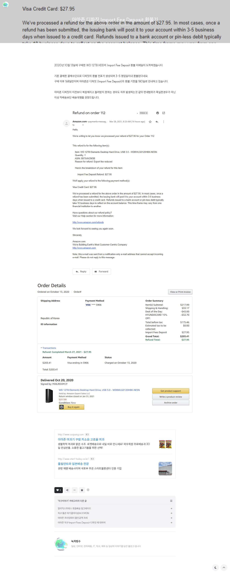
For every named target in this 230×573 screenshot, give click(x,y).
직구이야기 (125, 24)
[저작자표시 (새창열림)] (87, 489)
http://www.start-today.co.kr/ (73, 459)
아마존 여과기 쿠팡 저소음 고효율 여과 (81, 439)
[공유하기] (67, 490)
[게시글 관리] (75, 490)
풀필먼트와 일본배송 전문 (73, 464)
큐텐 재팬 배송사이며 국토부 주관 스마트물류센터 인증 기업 (90, 468)
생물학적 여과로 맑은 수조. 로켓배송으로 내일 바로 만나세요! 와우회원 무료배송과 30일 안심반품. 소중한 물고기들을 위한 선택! (104, 445)
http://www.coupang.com (71, 434)
